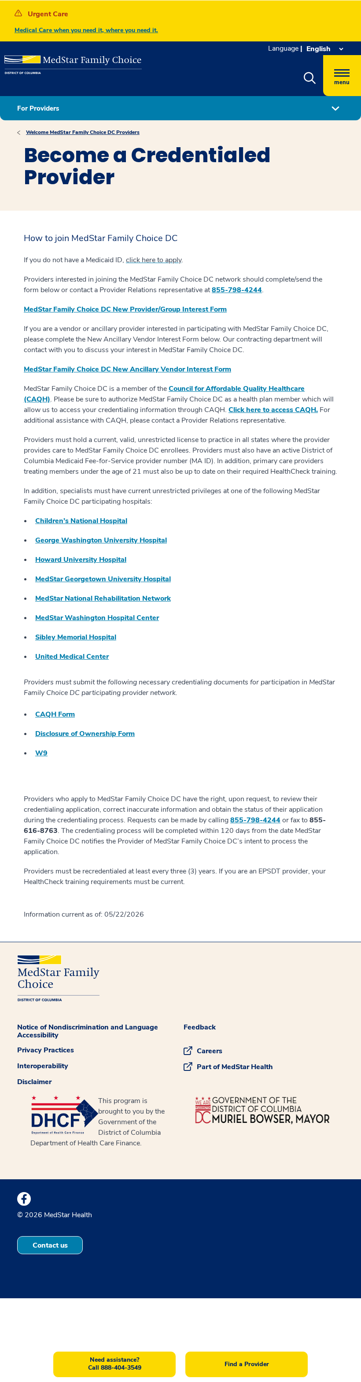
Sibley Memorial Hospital (75, 637)
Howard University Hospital (80, 560)
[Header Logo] (68, 61)
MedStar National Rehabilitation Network (103, 598)
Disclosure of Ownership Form (85, 734)
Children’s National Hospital (81, 521)
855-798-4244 (237, 290)
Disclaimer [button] (34, 1082)
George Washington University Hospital (101, 540)
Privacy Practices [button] (45, 1050)
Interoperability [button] (42, 1066)
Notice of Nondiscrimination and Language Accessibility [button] (87, 1031)
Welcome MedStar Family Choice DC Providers (83, 132)
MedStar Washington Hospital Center (97, 618)
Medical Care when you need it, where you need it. (86, 30)
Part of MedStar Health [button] (235, 1067)
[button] (309, 78)
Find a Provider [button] (247, 1364)
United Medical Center (72, 656)
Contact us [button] (50, 1245)
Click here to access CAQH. (273, 410)
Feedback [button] (200, 1027)
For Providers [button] (38, 108)
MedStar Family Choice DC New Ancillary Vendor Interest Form (127, 369)
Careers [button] (209, 1051)
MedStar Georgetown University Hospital (103, 579)
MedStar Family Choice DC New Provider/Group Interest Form (125, 309)
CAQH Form (55, 714)
